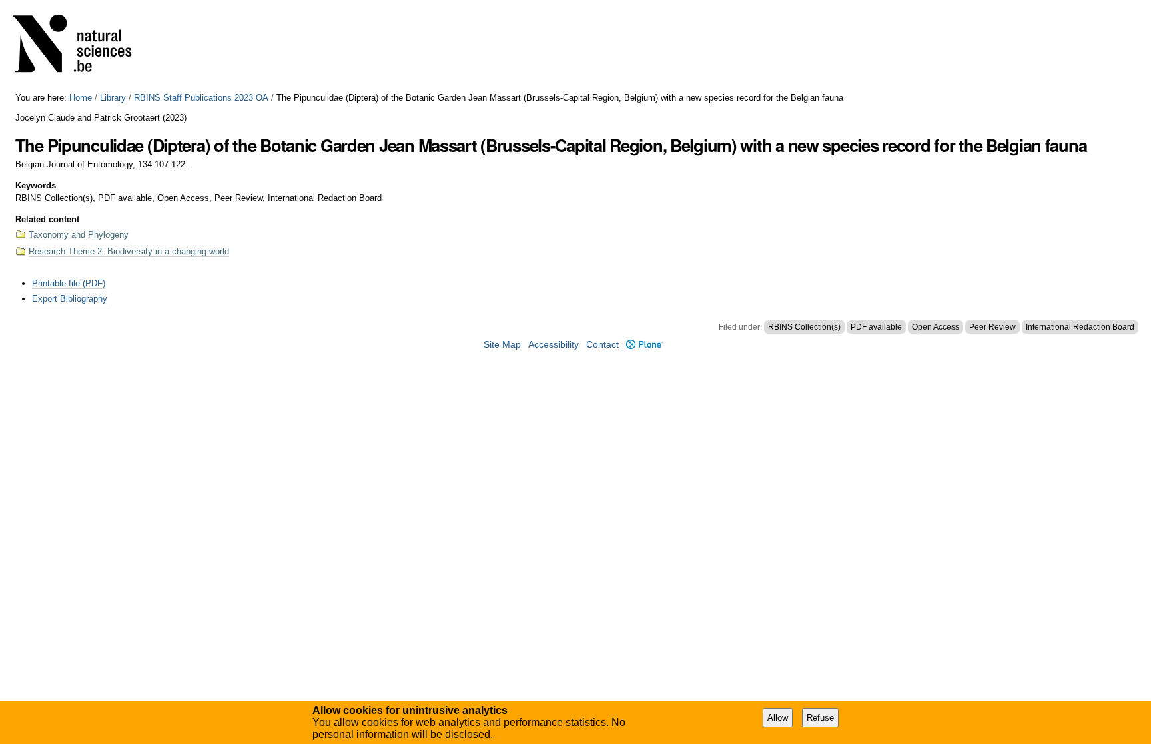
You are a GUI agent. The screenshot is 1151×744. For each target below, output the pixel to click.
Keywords (35, 185)
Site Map (502, 345)
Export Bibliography (69, 299)
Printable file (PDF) (68, 283)
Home (80, 98)
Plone (644, 345)
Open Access (935, 327)
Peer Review (992, 327)
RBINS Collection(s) (804, 327)
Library (113, 98)
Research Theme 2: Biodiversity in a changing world (129, 251)
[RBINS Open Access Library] (81, 46)
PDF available (876, 327)
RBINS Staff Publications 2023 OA (201, 98)
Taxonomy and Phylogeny (79, 235)
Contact (602, 345)
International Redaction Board (1080, 327)
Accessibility (553, 345)
